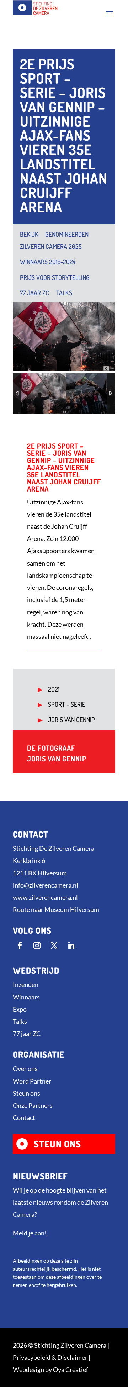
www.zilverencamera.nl (45, 897)
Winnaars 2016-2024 (47, 262)
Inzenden (25, 984)
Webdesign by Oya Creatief (50, 1369)
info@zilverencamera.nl (45, 885)
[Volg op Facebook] (20, 945)
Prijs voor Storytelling (55, 277)
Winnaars (26, 997)
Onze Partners (33, 1105)
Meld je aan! (30, 1233)
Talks (64, 293)
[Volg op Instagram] (37, 945)
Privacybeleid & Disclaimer (50, 1357)
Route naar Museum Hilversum (56, 909)
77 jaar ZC (34, 293)
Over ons (25, 1068)
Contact (24, 1117)
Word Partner (32, 1081)
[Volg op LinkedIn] (71, 945)
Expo (20, 1009)
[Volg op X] (54, 945)
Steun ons (26, 1093)
